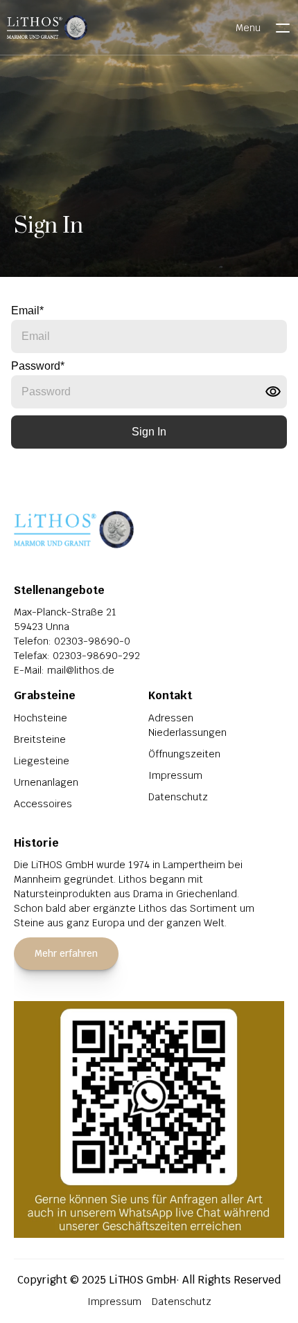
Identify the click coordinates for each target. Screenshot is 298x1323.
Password (37, 366)
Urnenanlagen (46, 782)
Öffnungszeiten (184, 754)
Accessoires (43, 804)
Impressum (175, 775)
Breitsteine (40, 739)
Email (27, 310)
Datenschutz (178, 797)
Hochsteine (40, 718)
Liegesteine (41, 761)
